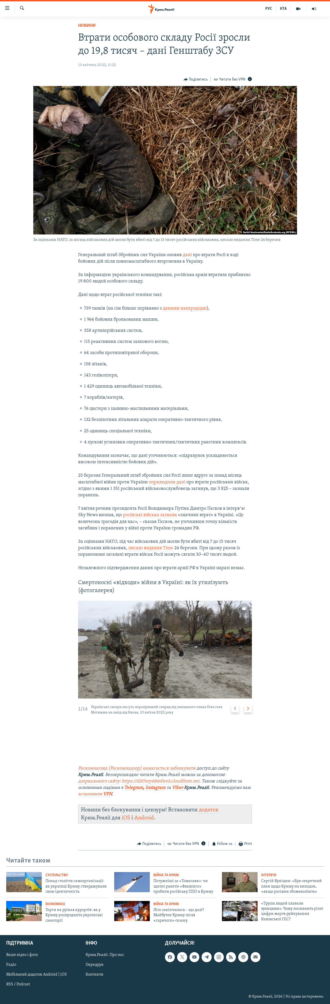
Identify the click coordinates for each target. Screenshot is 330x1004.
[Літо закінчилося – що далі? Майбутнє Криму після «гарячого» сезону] (132, 911)
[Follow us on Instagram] (219, 957)
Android (144, 818)
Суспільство (56, 875)
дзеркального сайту (98, 781)
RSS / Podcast (18, 984)
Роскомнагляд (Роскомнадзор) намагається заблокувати (136, 768)
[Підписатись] (255, 957)
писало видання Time (150, 548)
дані (187, 255)
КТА (283, 9)
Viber (178, 788)
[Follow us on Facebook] (170, 957)
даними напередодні (185, 308)
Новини (87, 25)
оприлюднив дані (167, 482)
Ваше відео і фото (22, 955)
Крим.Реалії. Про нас (105, 955)
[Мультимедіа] (298, 8)
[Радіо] (314, 8)
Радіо (11, 965)
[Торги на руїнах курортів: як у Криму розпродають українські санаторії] (24, 911)
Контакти (94, 974)
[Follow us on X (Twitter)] (182, 957)
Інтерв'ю (268, 875)
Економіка (55, 904)
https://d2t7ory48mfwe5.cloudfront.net (160, 781)
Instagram (155, 788)
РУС (268, 9)
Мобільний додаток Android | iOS (36, 974)
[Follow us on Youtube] (194, 957)
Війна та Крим (166, 875)
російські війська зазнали (150, 515)
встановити (95, 794)
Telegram (133, 788)
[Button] (196, 79)
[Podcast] (243, 957)
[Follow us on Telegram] (206, 957)
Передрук (95, 965)
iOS (126, 818)
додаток (209, 810)
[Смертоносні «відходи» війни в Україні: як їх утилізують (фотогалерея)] (165, 650)
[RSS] (231, 957)
